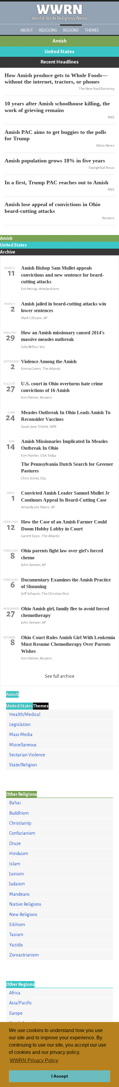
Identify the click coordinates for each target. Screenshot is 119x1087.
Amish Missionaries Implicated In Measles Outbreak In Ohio (64, 445)
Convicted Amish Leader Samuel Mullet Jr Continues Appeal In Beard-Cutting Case (65, 496)
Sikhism (17, 924)
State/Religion (23, 764)
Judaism (17, 883)
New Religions (23, 914)
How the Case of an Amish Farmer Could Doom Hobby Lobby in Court (64, 525)
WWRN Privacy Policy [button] (34, 1060)
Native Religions (25, 904)
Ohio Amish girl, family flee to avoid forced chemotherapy (65, 612)
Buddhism (19, 813)
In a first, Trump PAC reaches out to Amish (56, 182)
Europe (16, 1013)
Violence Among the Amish (49, 361)
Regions (71, 30)
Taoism (16, 934)
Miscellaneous (23, 744)
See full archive (59, 676)
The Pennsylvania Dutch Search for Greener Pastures (67, 467)
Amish (59, 41)
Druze (15, 843)
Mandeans (19, 894)
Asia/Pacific (20, 1002)
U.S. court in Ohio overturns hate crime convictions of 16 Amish (62, 387)
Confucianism (22, 833)
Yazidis (16, 944)
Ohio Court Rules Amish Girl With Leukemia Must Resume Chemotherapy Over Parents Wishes (68, 644)
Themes (92, 30)
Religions (48, 30)
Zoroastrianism (24, 954)
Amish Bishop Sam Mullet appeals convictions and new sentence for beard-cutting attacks (62, 274)
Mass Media (21, 734)
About (26, 30)
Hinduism (18, 853)
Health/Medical (24, 714)
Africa (14, 992)
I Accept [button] (59, 1076)
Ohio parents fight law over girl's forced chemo (62, 554)
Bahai (15, 802)
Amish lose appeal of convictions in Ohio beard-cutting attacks (52, 207)
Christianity (20, 823)
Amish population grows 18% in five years (55, 161)
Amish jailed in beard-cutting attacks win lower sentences (63, 307)
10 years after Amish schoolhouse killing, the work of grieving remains (57, 107)
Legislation (20, 724)
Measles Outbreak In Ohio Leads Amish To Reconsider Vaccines (65, 416)
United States (59, 51)
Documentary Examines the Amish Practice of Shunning (66, 583)
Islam (14, 863)
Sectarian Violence (27, 754)
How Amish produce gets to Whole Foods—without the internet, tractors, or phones (56, 78)
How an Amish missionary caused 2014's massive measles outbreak (62, 336)
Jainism (16, 873)
